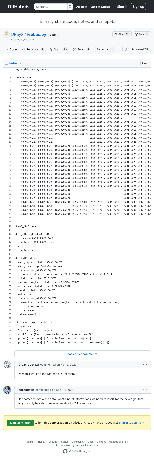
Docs (90, 441)
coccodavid (27, 389)
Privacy (41, 441)
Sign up (138, 7)
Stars (60, 49)
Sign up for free (20, 422)
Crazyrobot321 (29, 364)
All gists (81, 6)
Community (78, 441)
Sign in (122, 7)
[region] (77, 206)
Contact (101, 441)
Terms (30, 441)
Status (64, 441)
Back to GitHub (100, 6)
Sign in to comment (131, 422)
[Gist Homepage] (19, 6)
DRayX (17, 34)
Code (13, 49)
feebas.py (36, 34)
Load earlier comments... (83, 354)
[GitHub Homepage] (65, 451)
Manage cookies (118, 441)
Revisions (34, 49)
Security (53, 441)
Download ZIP (140, 49)
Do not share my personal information (77, 445)
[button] (118, 49)
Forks (83, 49)
